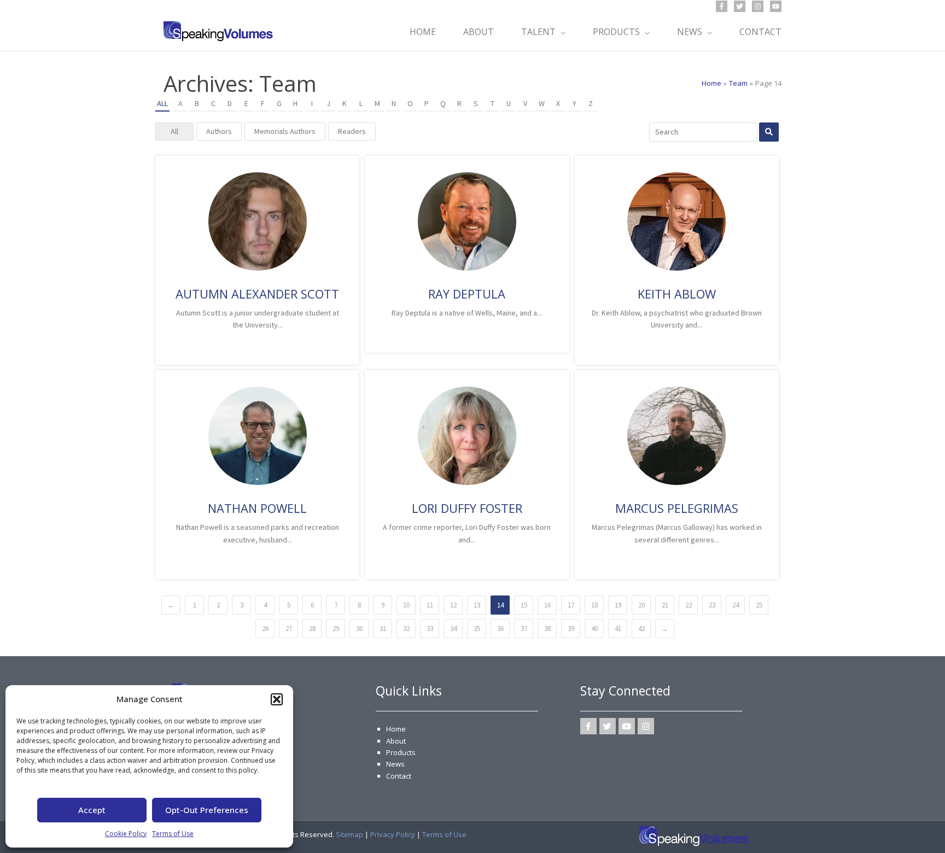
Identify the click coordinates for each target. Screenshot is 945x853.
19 (618, 605)
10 (406, 605)
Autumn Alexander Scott (257, 293)
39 (571, 628)
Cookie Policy (126, 833)
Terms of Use (173, 833)
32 (406, 628)
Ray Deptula (466, 293)
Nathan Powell (257, 508)
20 (641, 605)
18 (594, 605)
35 (477, 628)
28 (312, 628)
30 (359, 628)
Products (401, 752)
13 (477, 605)
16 (547, 605)
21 (665, 605)
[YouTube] (775, 6)
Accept (92, 809)
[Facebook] (721, 6)
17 (571, 605)
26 (265, 628)
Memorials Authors (285, 131)
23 (712, 605)
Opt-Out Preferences (206, 809)
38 (547, 628)
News (395, 764)
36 (500, 628)
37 (524, 628)
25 (759, 605)
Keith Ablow (677, 293)
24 (735, 605)
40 (594, 628)
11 (430, 605)
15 (524, 605)
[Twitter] (739, 6)
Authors (219, 131)
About (396, 741)
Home (396, 729)
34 (453, 628)
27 (288, 628)
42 (641, 628)
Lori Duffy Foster (467, 508)
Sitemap (349, 834)
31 (383, 628)
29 (335, 628)
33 (430, 628)
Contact (398, 776)
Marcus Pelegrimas (676, 508)
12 (453, 605)
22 (688, 605)
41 (618, 628)
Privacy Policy (392, 834)
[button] (276, 699)
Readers (352, 131)
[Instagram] (757, 6)
